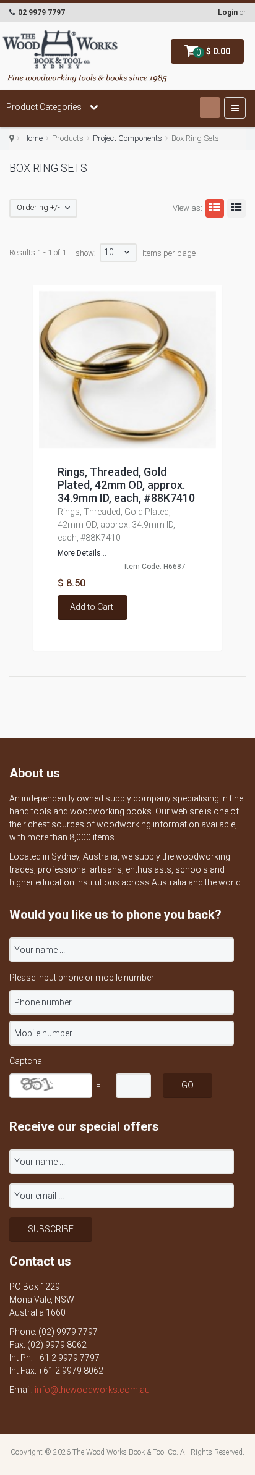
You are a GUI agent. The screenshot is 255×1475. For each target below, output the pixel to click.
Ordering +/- (38, 207)
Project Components (127, 138)
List (214, 208)
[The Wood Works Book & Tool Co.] (60, 50)
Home (33, 138)
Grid (236, 208)
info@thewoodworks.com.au (92, 1390)
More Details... (82, 553)
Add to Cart (91, 607)
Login (228, 12)
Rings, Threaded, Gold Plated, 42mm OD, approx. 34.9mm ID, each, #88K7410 (126, 484)
